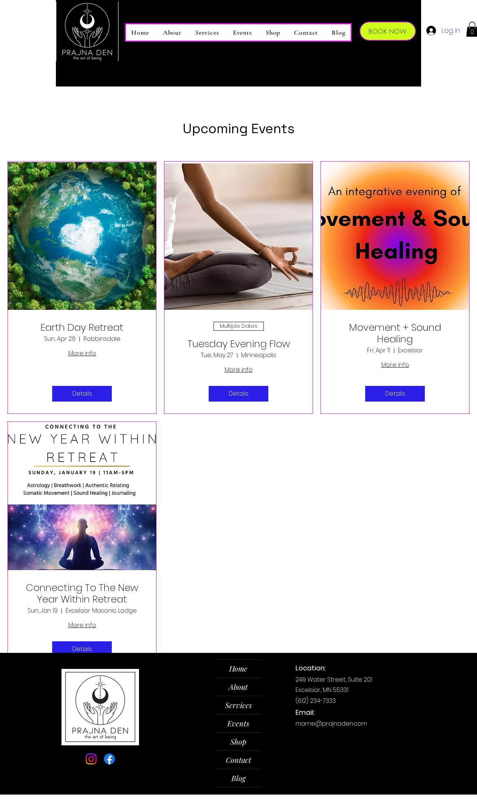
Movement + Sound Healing (395, 333)
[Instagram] (91, 759)
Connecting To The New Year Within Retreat (82, 593)
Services (238, 705)
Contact (238, 760)
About (238, 687)
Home (238, 668)
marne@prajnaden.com (331, 723)
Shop (238, 741)
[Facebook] (109, 759)
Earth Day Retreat (82, 327)
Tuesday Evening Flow (238, 344)
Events (238, 723)
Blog (238, 778)
